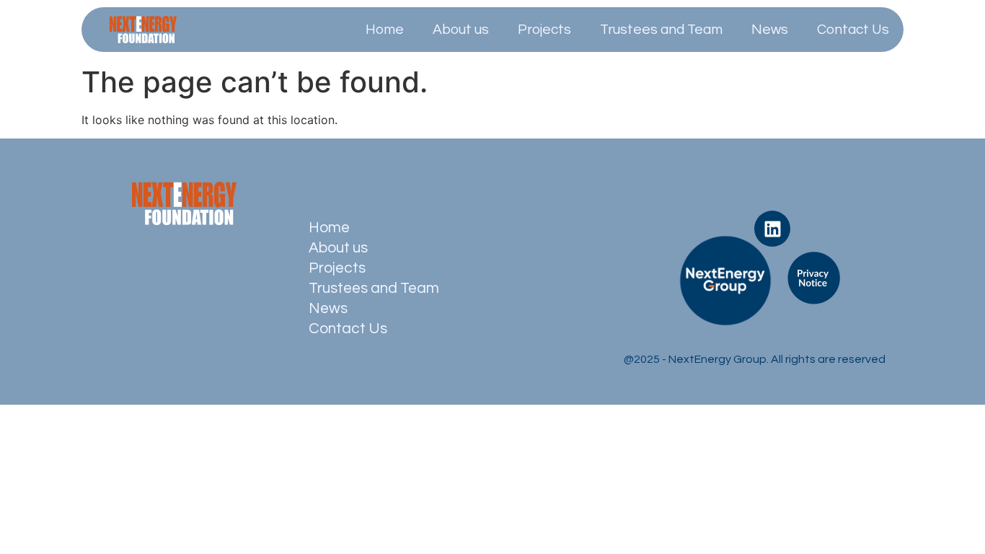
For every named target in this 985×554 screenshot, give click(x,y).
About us (461, 29)
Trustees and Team (661, 29)
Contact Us (853, 29)
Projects (544, 29)
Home (385, 29)
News (769, 29)
